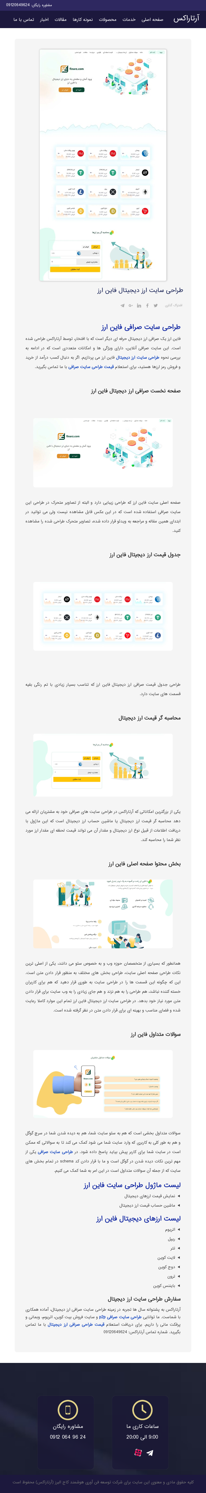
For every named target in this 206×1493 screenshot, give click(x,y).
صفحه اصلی (152, 20)
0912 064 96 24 (68, 1438)
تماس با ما (23, 20)
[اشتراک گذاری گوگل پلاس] (131, 306)
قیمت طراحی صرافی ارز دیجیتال (76, 1324)
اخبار (44, 20)
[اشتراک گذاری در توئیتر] (156, 306)
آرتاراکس (186, 18)
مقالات (61, 20)
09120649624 (18, 5)
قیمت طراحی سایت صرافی (91, 367)
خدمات (129, 20)
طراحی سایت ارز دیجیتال (138, 357)
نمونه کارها (83, 20)
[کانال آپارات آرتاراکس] (138, 1455)
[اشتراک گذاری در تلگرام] (122, 306)
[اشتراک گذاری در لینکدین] (139, 306)
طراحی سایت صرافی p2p (120, 1317)
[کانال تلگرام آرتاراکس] (149, 1455)
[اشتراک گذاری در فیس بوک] (147, 306)
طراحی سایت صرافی (55, 1152)
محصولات (107, 20)
